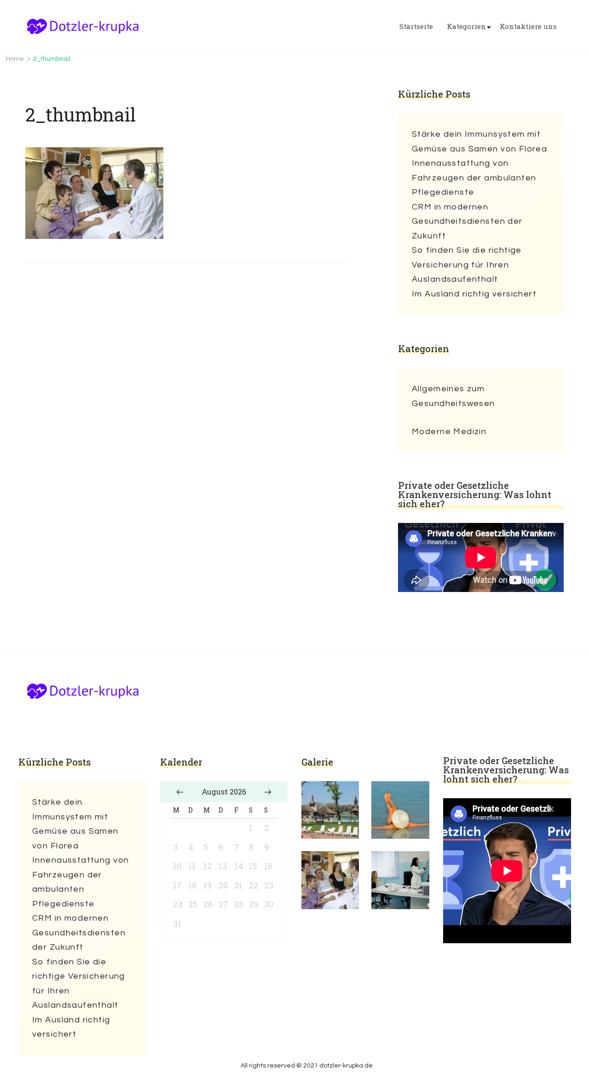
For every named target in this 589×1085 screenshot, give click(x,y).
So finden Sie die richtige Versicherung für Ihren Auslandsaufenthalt (467, 265)
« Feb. (180, 791)
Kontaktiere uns (528, 26)
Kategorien (466, 26)
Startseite (416, 26)
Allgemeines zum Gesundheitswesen (453, 396)
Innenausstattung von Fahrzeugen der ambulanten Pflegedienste (474, 178)
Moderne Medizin (449, 431)
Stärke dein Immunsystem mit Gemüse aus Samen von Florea (479, 141)
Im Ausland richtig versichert (474, 294)
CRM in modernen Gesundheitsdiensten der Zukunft (467, 221)
